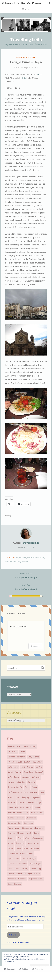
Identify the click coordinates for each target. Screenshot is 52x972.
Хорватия (12, 879)
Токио (33, 868)
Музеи (10, 843)
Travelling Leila (26, 39)
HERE (23, 78)
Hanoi (10, 772)
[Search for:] (26, 668)
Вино (33, 812)
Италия (20, 833)
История (11, 833)
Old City (31, 782)
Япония (17, 884)
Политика (34, 848)
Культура (11, 838)
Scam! (10, 797)
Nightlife (21, 782)
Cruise (19, 762)
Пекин (18, 848)
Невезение (20, 843)
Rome (42, 792)
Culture (27, 762)
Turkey (37, 807)
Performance (13, 792)
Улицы (19, 873)
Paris (34, 57)
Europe (18, 57)
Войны (40, 812)
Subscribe (13, 935)
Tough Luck (13, 807)
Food (29, 557)
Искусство (39, 828)
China (22, 751)
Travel (25, 561)
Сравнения (12, 863)
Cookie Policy (9, 961)
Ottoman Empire (15, 787)
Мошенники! (37, 838)
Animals (11, 746)
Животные (28, 823)
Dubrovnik (37, 762)
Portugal (33, 792)
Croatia (11, 762)
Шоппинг (22, 879)
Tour (22, 807)
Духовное (12, 823)
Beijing (33, 746)
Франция (28, 873)
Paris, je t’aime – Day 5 (26, 575)
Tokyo (38, 802)
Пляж (25, 848)
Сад (23, 858)
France (27, 57)
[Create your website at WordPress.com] (26, 3)
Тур (39, 868)
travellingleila (31, 542)
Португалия (13, 853)
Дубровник (31, 818)
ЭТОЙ (39, 74)
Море (27, 838)
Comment (35, 646)
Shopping (17, 561)
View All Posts (26, 547)
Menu (27, 9)
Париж (10, 848)
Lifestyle (36, 777)
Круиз (36, 833)
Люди (20, 838)
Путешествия (13, 858)
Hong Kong (28, 772)
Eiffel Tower (13, 767)
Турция (11, 873)
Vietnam (11, 812)
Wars (19, 812)
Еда (19, 823)
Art (18, 746)
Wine (26, 812)
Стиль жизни (13, 868)
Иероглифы (27, 828)
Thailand (30, 802)
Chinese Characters (16, 757)
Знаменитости (14, 828)
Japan (16, 777)
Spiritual (11, 802)
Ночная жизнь (33, 843)
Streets (20, 802)
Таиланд (24, 868)
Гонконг (20, 818)
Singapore (35, 797)
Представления (26, 853)
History (18, 772)
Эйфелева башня (36, 879)
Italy (10, 777)
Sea (17, 797)
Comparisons (20, 557)
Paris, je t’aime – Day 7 (26, 587)
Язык (10, 884)
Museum (11, 782)
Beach (25, 746)
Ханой (37, 873)
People (8, 561)
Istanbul (39, 772)
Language (26, 777)
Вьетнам (11, 818)
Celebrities (12, 751)
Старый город (35, 863)
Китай (28, 833)
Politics (24, 792)
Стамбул (23, 863)
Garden (38, 767)
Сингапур (31, 858)
